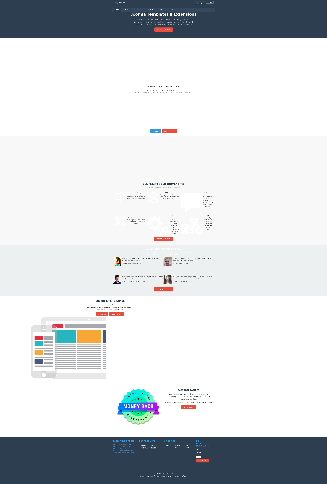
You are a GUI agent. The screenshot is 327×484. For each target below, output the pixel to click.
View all (156, 131)
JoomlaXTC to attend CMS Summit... (123, 450)
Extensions (138, 9)
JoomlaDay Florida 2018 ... (120, 448)
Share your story (163, 289)
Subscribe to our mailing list (198, 451)
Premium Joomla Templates (144, 447)
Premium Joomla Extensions (155, 447)
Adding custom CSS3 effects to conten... (124, 452)
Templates (126, 9)
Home (118, 9)
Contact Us (189, 402)
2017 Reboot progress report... (121, 454)
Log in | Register (200, 3)
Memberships (149, 9)
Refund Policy (179, 402)
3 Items (210, 2)
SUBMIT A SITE (117, 314)
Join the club (169, 131)
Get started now (163, 29)
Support (171, 9)
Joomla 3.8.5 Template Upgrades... (122, 446)
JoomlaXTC (120, 2)
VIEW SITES (102, 314)
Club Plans (187, 446)
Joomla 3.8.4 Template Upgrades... (122, 444)
